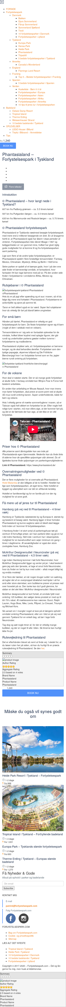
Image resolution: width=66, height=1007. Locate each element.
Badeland (10, 107)
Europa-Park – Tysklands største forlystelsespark (32, 846)
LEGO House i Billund (22, 129)
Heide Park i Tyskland (18, 951)
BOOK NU (8, 145)
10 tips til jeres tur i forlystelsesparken (36, 104)
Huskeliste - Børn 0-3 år (29, 89)
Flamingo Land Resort (29, 70)
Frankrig (16, 73)
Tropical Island (19, 113)
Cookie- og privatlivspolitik (21, 935)
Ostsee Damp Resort (22, 110)
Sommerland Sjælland (29, 27)
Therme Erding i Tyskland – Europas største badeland (29, 860)
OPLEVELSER (13, 126)
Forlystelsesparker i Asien (30, 95)
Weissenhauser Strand (23, 120)
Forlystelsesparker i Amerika (32, 101)
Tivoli (20, 30)
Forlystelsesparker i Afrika (31, 98)
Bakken (22, 18)
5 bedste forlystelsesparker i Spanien (36, 83)
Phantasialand (25, 52)
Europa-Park (24, 42)
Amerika (16, 61)
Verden (15, 86)
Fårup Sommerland (27, 24)
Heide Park (23, 49)
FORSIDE (11, 8)
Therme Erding (19, 117)
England (16, 67)
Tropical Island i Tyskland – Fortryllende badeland (32, 834)
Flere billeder (15, 186)
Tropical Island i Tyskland (20, 948)
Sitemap (12, 938)
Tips (8, 135)
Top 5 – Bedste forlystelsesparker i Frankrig (39, 76)
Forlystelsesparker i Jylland (31, 36)
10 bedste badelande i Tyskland (27, 123)
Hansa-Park (24, 46)
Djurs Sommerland (27, 21)
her (42, 648)
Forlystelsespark (14, 12)
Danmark (16, 15)
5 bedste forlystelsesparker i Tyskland (36, 58)
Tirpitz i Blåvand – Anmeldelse (27, 132)
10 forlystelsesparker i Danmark (33, 33)
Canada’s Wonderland (29, 64)
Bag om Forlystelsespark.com (22, 932)
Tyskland (16, 39)
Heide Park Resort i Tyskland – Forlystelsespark (31, 775)
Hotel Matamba (9, 482)
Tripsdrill (22, 55)
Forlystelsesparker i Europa (31, 92)
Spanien (16, 79)
